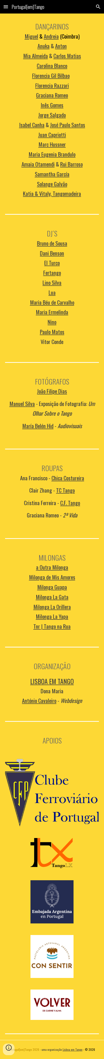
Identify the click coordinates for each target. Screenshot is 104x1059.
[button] (6, 6)
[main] (52, 109)
